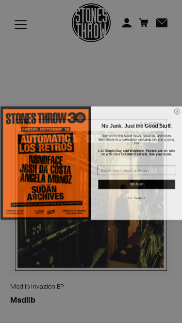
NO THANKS (137, 196)
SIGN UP (136, 183)
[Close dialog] (177, 110)
